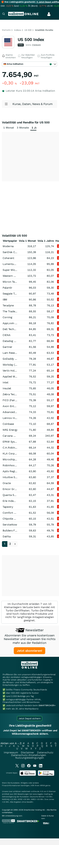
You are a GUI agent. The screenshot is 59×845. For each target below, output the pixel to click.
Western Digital (12, 275)
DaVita (6, 536)
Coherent (8, 258)
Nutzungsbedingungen (29, 757)
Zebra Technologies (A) (17, 394)
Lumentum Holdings (15, 264)
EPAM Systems (12, 441)
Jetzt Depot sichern (30, 718)
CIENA (6, 335)
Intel (5, 382)
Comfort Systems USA (16, 512)
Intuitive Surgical (13, 477)
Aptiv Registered (13, 471)
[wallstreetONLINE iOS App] (28, 775)
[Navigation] (3, 14)
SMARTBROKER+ (47, 705)
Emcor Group (11, 489)
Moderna (8, 246)
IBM (5, 299)
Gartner (7, 346)
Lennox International (16, 418)
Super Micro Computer (17, 269)
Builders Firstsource (15, 530)
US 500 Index (31, 39)
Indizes (17, 30)
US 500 (28, 30)
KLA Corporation (13, 453)
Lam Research (11, 352)
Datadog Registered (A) (17, 341)
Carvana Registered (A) (17, 435)
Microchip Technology (16, 459)
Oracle (7, 483)
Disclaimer (27, 752)
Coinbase (8, 423)
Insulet (7, 388)
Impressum (11, 752)
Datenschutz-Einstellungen (28, 755)
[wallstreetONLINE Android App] (46, 775)
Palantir (7, 287)
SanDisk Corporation (15, 252)
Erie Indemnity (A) (14, 500)
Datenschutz (45, 752)
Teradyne (8, 305)
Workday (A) (10, 364)
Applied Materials (13, 376)
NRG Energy (10, 429)
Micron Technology (14, 281)
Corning (7, 317)
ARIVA (42, 785)
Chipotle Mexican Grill (16, 518)
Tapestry (8, 506)
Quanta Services (13, 495)
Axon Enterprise (13, 406)
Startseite (6, 30)
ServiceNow (10, 524)
